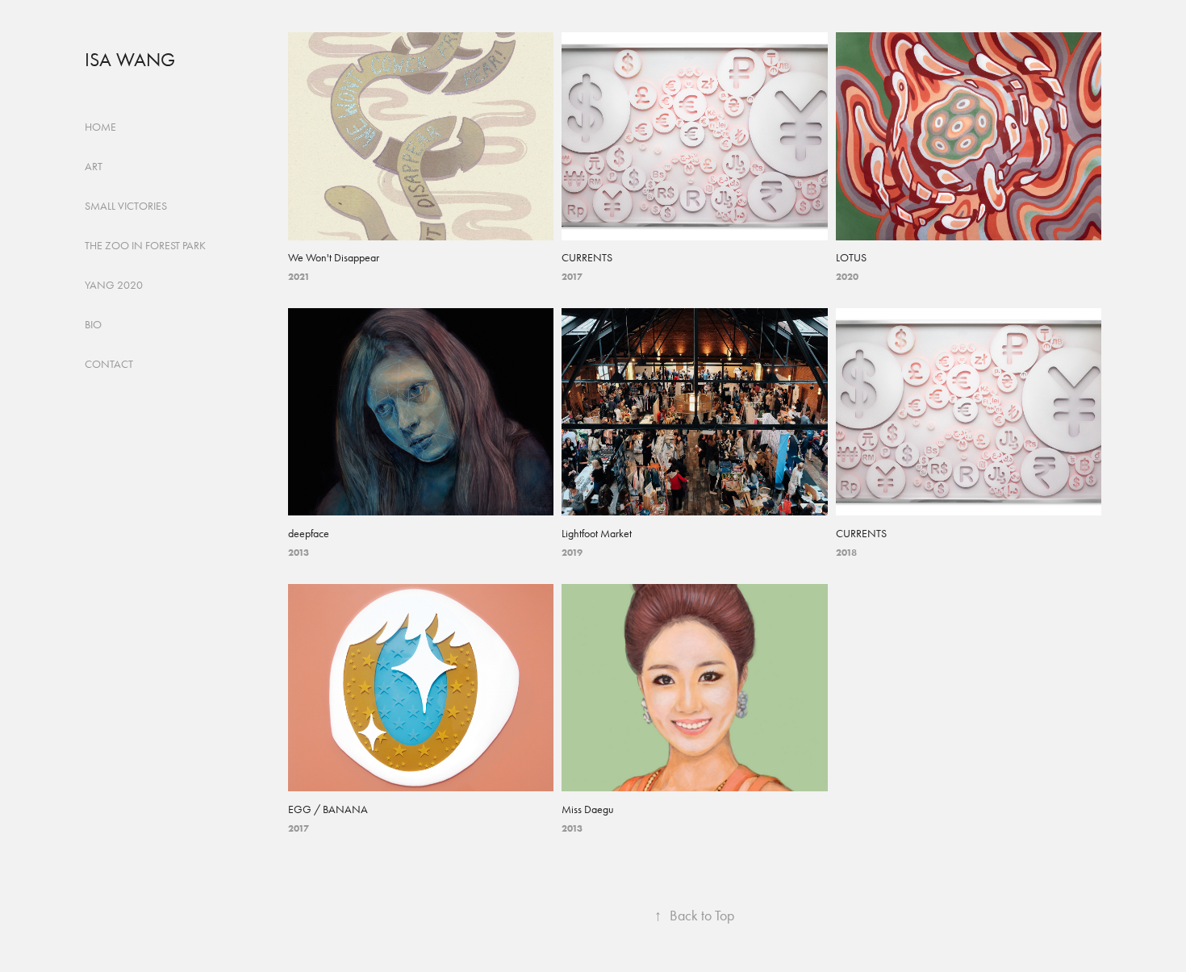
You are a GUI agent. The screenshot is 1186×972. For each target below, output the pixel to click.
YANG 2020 (114, 285)
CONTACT (109, 364)
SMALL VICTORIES (126, 206)
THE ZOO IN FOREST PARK (145, 245)
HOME (100, 127)
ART (93, 166)
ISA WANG (130, 59)
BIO (93, 325)
